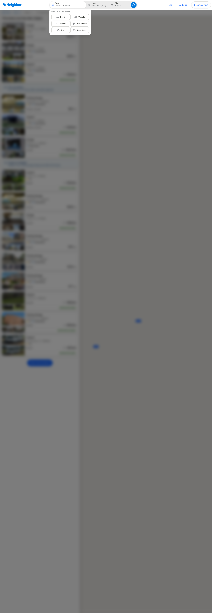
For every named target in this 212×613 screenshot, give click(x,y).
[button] (67, 4)
